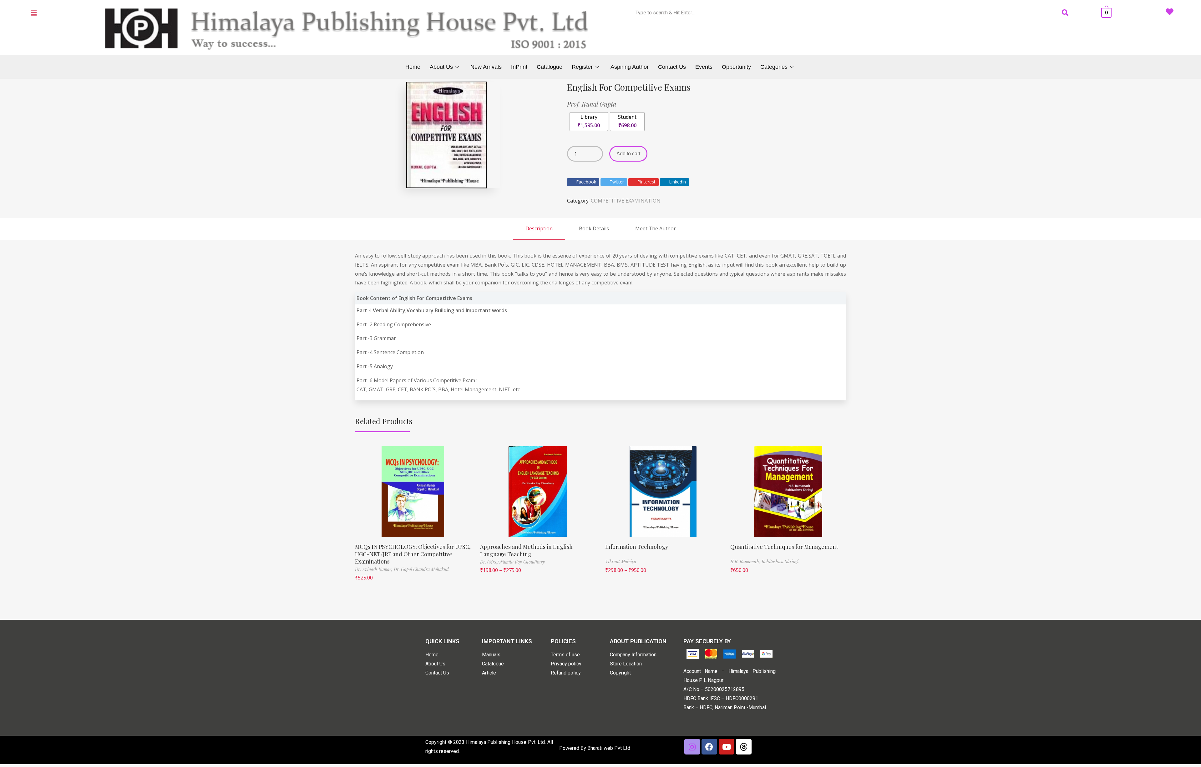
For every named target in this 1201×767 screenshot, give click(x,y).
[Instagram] (692, 746)
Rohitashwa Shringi (780, 561)
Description (539, 228)
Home (412, 67)
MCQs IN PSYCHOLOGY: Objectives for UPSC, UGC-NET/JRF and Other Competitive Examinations (413, 554)
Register (582, 67)
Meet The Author (655, 228)
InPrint (519, 67)
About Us (441, 67)
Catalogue (549, 67)
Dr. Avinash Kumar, (374, 569)
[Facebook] (709, 746)
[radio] (589, 122)
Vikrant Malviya (620, 561)
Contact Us (672, 67)
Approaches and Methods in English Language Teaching (526, 550)
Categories (774, 67)
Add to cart (628, 153)
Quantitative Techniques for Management (784, 546)
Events (703, 67)
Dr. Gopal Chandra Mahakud (421, 569)
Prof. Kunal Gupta (591, 104)
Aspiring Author (630, 67)
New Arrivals (486, 67)
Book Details (594, 228)
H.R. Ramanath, (746, 561)
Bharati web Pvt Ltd (608, 748)
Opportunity (736, 67)
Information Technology (636, 546)
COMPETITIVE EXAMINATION (626, 200)
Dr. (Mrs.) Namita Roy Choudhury (512, 562)
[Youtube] (726, 746)
